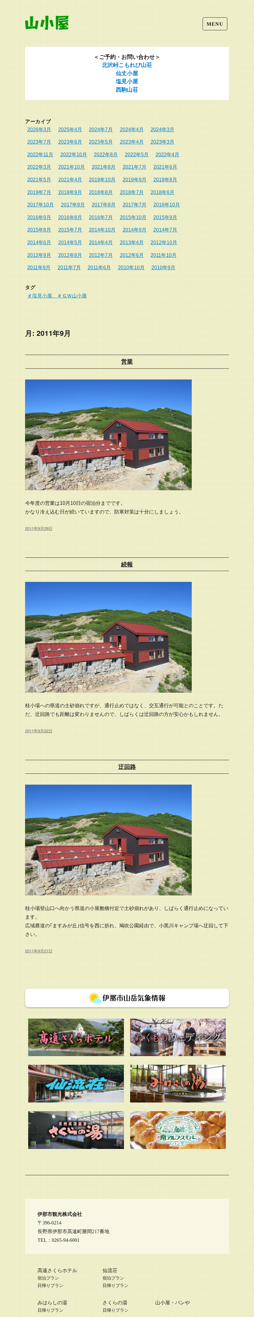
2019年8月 (165, 179)
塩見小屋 (127, 81)
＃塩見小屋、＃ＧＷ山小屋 (57, 295)
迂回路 (127, 767)
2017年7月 (135, 204)
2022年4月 (167, 154)
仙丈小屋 (127, 73)
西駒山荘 (127, 90)
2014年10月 (102, 229)
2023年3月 (162, 142)
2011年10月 (164, 255)
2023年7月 (39, 142)
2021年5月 (39, 179)
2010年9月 (163, 267)
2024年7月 (101, 129)
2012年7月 (101, 255)
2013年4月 (132, 242)
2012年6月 (132, 255)
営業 (127, 361)
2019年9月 (135, 179)
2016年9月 (39, 217)
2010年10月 (131, 267)
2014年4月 (101, 242)
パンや (182, 1302)
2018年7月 (132, 192)
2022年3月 (39, 167)
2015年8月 (39, 229)
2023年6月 (70, 142)
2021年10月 (71, 167)
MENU (215, 24)
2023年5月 (101, 142)
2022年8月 (106, 154)
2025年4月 (70, 129)
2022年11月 (40, 154)
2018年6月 (162, 192)
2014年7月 (165, 229)
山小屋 (162, 1302)
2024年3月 (162, 129)
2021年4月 (70, 179)
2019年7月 (39, 192)
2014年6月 (39, 242)
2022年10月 (73, 154)
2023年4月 (132, 142)
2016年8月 (70, 217)
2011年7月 (69, 267)
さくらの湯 (115, 1302)
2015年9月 (165, 217)
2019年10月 (102, 179)
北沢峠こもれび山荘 (127, 65)
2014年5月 (70, 242)
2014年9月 (135, 229)
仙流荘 (110, 1270)
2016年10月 (166, 204)
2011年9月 (38, 267)
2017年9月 (73, 204)
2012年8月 (70, 255)
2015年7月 (70, 229)
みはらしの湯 (52, 1302)
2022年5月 (137, 154)
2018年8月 (101, 192)
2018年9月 (70, 192)
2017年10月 (40, 204)
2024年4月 (132, 129)
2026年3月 (39, 129)
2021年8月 (104, 167)
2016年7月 (101, 217)
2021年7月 (135, 167)
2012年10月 (164, 242)
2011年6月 (99, 267)
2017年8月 (104, 204)
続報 (127, 564)
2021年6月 (165, 167)
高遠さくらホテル (57, 1270)
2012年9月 (39, 255)
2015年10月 (133, 217)
